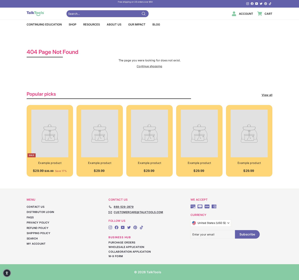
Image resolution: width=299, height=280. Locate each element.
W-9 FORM (115, 256)
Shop (72, 24)
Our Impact (137, 24)
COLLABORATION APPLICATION (129, 251)
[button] (7, 273)
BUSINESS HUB (119, 237)
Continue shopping (149, 66)
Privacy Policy (38, 222)
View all (267, 95)
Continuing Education (44, 24)
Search (32, 238)
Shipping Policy (38, 233)
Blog (156, 24)
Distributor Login (40, 212)
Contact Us (35, 206)
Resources (91, 24)
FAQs (30, 217)
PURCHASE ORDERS (121, 242)
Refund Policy (37, 228)
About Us (114, 24)
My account (36, 243)
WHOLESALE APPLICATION (126, 247)
